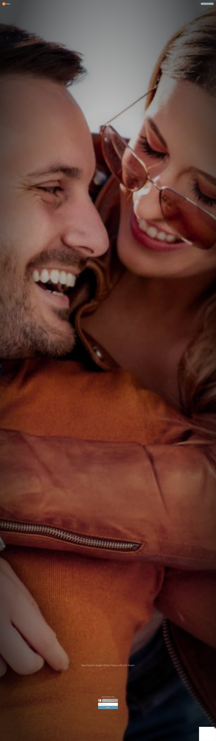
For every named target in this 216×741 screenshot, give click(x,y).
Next (108, 707)
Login (205, 3)
